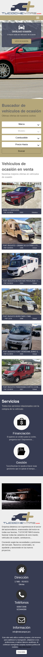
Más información (25, 647)
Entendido (21, 652)
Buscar (21, 151)
